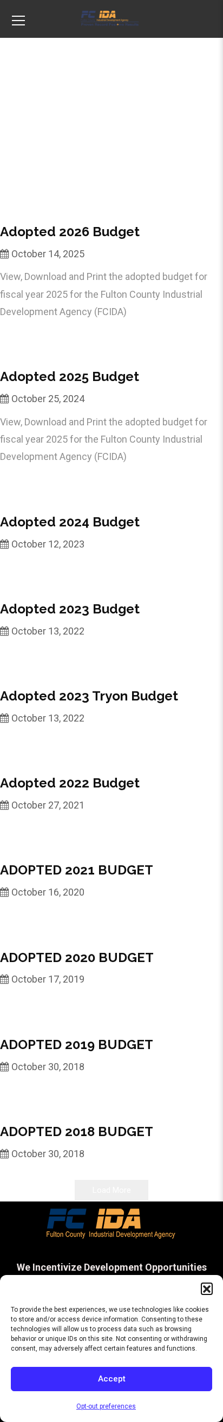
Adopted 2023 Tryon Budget (89, 696)
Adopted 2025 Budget (69, 376)
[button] (206, 1288)
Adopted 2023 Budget (70, 609)
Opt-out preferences (106, 1406)
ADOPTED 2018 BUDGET (76, 1131)
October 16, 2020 (47, 892)
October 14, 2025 (47, 253)
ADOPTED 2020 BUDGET (77, 957)
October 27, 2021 (47, 805)
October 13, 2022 (47, 631)
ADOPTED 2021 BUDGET (76, 870)
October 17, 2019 (47, 979)
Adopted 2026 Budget (70, 231)
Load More (112, 1190)
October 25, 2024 (47, 398)
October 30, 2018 (47, 1066)
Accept (112, 1379)
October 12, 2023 (47, 544)
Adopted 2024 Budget (70, 522)
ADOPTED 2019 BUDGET (76, 1044)
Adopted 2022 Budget (70, 783)
